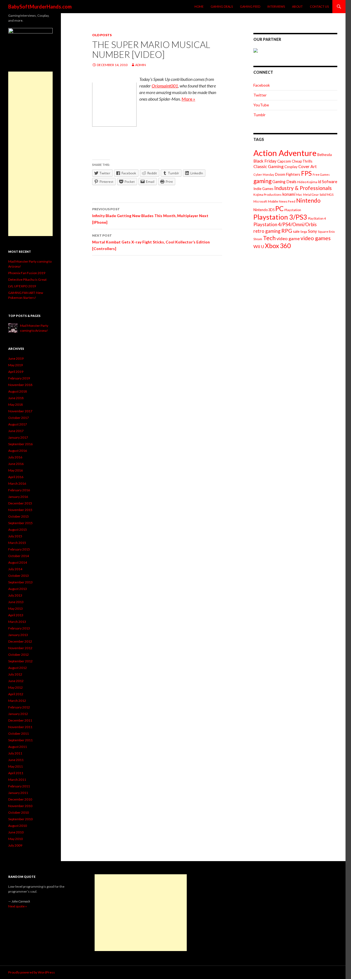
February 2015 (19, 549)
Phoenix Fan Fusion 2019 (26, 273)
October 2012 (18, 654)
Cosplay (291, 166)
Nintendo (308, 200)
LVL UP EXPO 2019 (22, 286)
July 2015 (15, 536)
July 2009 (15, 845)
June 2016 (16, 464)
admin (140, 65)
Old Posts (102, 35)
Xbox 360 (278, 245)
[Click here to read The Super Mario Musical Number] (114, 104)
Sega (303, 231)
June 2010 (16, 832)
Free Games (321, 174)
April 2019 (15, 372)
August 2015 (17, 529)
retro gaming (267, 231)
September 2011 (20, 740)
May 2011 (15, 766)
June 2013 (16, 602)
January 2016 (18, 497)
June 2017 (16, 431)
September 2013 (20, 582)
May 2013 (15, 608)
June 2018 (16, 398)
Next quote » (17, 906)
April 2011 (15, 773)
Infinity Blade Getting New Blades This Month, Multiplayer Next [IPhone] (150, 216)
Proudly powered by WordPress (31, 972)
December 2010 (20, 799)
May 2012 (15, 687)
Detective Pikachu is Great (27, 279)
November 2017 (20, 411)
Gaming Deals (222, 6)
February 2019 (19, 378)
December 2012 (20, 641)
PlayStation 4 (317, 218)
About (297, 6)
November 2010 (20, 806)
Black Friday (264, 160)
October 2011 (18, 733)
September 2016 (20, 444)
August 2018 (17, 391)
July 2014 (15, 569)
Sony (312, 231)
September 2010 (20, 819)
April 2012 (15, 694)
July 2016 (15, 457)
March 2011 (17, 779)
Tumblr (259, 114)
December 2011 (20, 720)
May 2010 (15, 839)
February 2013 (19, 628)
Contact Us (319, 6)
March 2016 (17, 483)
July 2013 (15, 595)
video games (316, 238)
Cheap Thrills (302, 161)
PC (279, 208)
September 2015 (20, 523)
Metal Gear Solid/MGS (318, 194)
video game (288, 238)
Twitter (260, 95)
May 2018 (15, 404)
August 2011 (17, 747)
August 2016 (17, 451)
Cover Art (307, 166)
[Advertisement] (30, 154)
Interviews (276, 6)
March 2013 (17, 622)
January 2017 (18, 437)
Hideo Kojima (307, 182)
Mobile (273, 201)
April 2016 (15, 477)
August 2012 (17, 668)
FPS (306, 173)
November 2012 (20, 648)
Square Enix (326, 231)
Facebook (261, 85)
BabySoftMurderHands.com (40, 7)
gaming (262, 180)
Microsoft (260, 201)
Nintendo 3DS (263, 210)
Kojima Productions (267, 194)
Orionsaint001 (165, 85)
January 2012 (18, 714)
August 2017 (17, 424)
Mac (299, 194)
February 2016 (19, 490)
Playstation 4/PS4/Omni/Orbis (285, 224)
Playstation (292, 210)
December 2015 (20, 503)
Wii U (258, 246)
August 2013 (17, 589)
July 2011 (15, 753)
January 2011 (18, 793)
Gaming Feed (250, 6)
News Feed (287, 201)
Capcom (284, 161)
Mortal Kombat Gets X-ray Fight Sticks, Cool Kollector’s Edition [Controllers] (151, 242)
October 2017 (18, 418)
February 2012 (19, 707)
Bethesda (324, 155)
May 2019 (15, 365)
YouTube (261, 105)
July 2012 (15, 674)
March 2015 (17, 543)
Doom (280, 174)
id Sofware (327, 181)
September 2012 (20, 661)
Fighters (293, 174)
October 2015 (18, 516)
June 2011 (16, 760)
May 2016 (15, 470)
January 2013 (18, 635)
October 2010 (18, 812)
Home (198, 6)
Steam (257, 239)
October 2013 (18, 576)
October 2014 (18, 556)
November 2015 (20, 510)
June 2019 (16, 358)
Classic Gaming (268, 166)
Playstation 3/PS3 (280, 217)
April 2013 (15, 615)
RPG (286, 231)
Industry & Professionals (303, 188)
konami (288, 194)
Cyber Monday (263, 174)
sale (296, 231)
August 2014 (17, 562)
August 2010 (17, 826)
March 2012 (17, 701)
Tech (269, 238)
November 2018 (20, 385)
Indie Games (263, 188)
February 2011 (19, 786)
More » (188, 98)
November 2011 (20, 727)
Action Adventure (284, 153)
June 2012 (16, 681)
